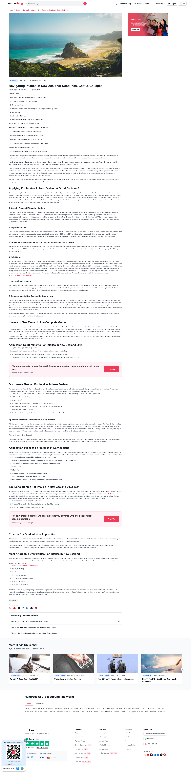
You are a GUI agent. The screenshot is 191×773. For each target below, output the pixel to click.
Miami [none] (146, 711)
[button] (25, 740)
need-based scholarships (106, 494)
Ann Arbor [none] (89, 711)
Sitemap (128, 749)
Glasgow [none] (34, 708)
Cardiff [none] (98, 708)
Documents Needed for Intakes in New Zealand (25, 131)
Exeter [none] (159, 708)
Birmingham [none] (49, 708)
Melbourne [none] (38, 711)
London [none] (27, 708)
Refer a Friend (80, 741)
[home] (14, 3)
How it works (79, 737)
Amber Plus (103, 741)
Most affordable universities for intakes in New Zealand (28, 151)
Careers (78, 762)
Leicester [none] (91, 708)
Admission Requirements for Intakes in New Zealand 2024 (29, 127)
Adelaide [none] (52, 711)
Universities (13, 81)
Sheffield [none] (66, 708)
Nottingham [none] (58, 708)
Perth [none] (82, 711)
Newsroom (103, 737)
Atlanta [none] (96, 711)
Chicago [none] (116, 711)
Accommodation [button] (144, 3)
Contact (128, 737)
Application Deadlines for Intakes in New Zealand (27, 135)
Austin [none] (102, 711)
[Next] (182, 669)
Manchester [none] (75, 708)
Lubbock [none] (140, 711)
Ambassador (104, 749)
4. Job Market (15, 112)
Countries (40, 704)
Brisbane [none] (60, 711)
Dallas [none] (27, 711)
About (77, 733)
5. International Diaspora (18, 116)
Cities (29, 704)
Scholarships (104, 753)
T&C (127, 741)
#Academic (12, 600)
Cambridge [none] (135, 708)
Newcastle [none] (110, 708)
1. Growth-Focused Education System (23, 101)
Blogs (18, 10)
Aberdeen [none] (119, 708)
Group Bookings (81, 745)
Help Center (129, 733)
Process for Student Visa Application (21, 147)
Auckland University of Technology (25, 565)
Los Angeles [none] (132, 711)
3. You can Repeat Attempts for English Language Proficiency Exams (34, 108)
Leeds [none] (104, 708)
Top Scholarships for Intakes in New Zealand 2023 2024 (28, 143)
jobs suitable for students (22, 275)
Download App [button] (125, 3)
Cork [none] (31, 711)
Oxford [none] (143, 708)
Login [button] (173, 3)
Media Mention (104, 745)
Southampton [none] (151, 708)
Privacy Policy (130, 745)
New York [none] (153, 711)
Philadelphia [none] (161, 711)
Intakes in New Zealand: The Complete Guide (25, 123)
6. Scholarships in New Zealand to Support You (26, 119)
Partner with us (80, 753)
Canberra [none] (67, 711)
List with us (79, 749)
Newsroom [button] (160, 3)
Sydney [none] (46, 711)
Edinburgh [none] (83, 708)
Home (11, 10)
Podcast (102, 733)
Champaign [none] (108, 711)
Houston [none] (123, 711)
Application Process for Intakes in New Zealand (25, 139)
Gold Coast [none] (75, 711)
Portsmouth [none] (127, 708)
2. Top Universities (16, 105)
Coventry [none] (41, 708)
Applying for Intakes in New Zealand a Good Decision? (28, 97)
